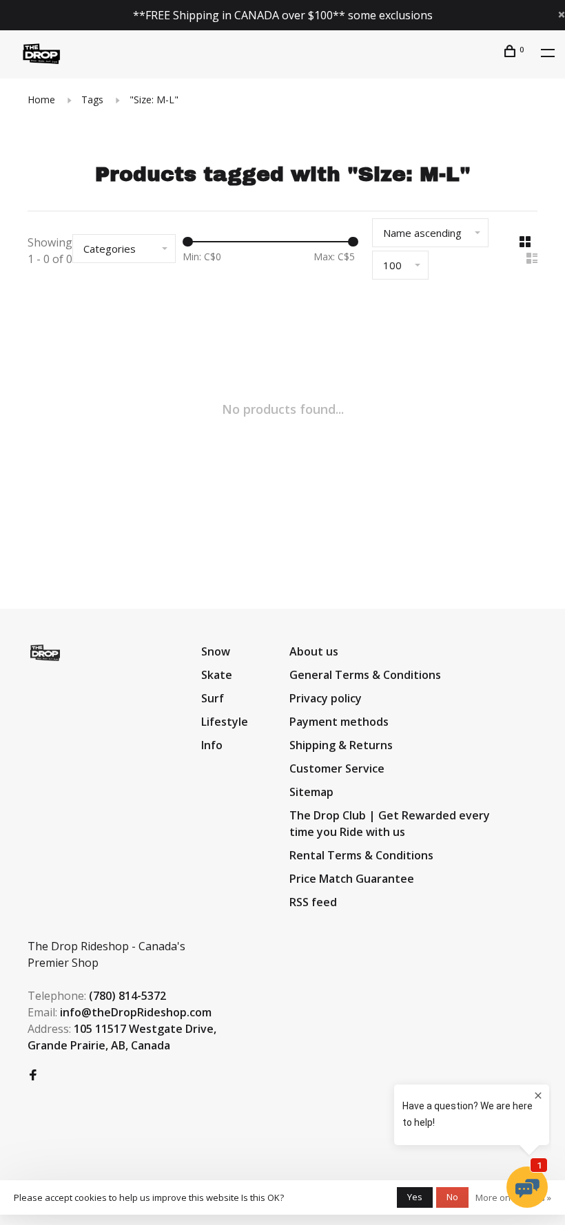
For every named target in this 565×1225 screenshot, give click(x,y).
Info (212, 745)
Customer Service (336, 768)
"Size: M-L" (154, 99)
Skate (216, 674)
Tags (92, 99)
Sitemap (311, 791)
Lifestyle (224, 721)
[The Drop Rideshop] (45, 653)
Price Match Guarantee (351, 878)
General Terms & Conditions (365, 674)
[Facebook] (33, 1075)
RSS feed (313, 902)
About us (313, 651)
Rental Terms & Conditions (361, 855)
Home (41, 99)
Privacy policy (325, 698)
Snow (215, 651)
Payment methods (339, 721)
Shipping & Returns (341, 745)
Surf (212, 698)
